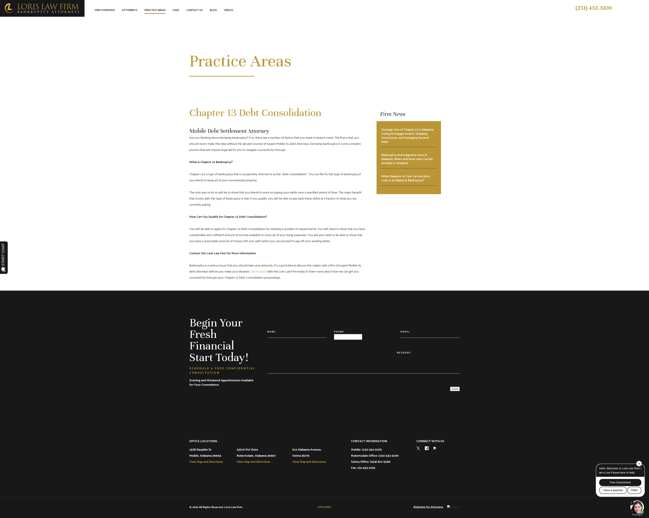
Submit (454, 389)
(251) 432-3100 (593, 7)
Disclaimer (324, 507)
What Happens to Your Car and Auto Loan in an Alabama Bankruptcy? (405, 178)
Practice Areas (155, 10)
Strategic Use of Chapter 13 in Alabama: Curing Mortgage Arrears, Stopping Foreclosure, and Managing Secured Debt (407, 135)
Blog (213, 10)
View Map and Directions (206, 461)
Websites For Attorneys (428, 506)
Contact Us (194, 10)
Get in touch (259, 271)
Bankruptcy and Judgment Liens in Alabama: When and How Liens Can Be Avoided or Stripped (407, 159)
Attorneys (129, 10)
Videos (228, 10)
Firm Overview (105, 10)
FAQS (176, 10)
